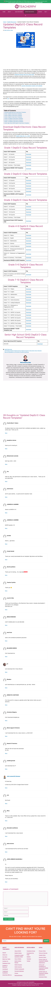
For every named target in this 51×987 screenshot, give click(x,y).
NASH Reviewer (19, 11)
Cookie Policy (42, 955)
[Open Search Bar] (25, 15)
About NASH (18, 951)
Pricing (16, 973)
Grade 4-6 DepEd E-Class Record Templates (14, 118)
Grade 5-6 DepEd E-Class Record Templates (14, 119)
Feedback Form (6, 963)
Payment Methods (19, 971)
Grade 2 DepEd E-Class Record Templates (13, 115)
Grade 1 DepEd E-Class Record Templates (13, 113)
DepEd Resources (29, 11)
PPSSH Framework (19, 969)
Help (45, 11)
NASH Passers (18, 964)
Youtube (29, 959)
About (9, 11)
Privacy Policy (42, 951)
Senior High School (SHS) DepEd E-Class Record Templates (17, 123)
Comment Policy (43, 977)
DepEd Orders (18, 953)
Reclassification (18, 975)
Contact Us (5, 961)
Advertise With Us (7, 975)
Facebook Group (31, 951)
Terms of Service (43, 953)
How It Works (18, 959)
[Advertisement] (25, 58)
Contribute (5, 969)
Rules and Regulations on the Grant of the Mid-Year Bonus (17, 352)
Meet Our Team (6, 959)
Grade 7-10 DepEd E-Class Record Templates (14, 121)
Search (40, 11)
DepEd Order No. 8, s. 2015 (23, 136)
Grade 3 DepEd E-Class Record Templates (13, 116)
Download (28, 154)
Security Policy (42, 957)
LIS (8, 98)
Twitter (28, 961)
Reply (6, 433)
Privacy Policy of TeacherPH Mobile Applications (43, 961)
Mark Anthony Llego (25, 362)
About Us (4, 954)
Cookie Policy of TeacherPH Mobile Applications (43, 973)
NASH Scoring (18, 967)
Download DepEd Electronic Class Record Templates (15, 112)
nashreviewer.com (38, 2)
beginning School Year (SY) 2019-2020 (24, 74)
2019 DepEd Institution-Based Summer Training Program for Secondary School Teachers (23, 350)
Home (4, 11)
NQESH (28, 956)
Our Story (4, 957)
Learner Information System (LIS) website (31, 85)
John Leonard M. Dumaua (13, 776)
